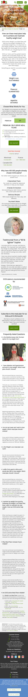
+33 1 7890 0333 (20, 160)
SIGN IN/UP (19, 2)
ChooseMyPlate (14, 606)
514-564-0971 (7, 160)
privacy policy (15, 685)
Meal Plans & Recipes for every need (10, 28)
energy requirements (8, 493)
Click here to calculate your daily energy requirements (13, 396)
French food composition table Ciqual (13, 613)
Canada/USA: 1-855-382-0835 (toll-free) (15, 644)
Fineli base (9, 617)
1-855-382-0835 (7, 165)
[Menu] (26, 2)
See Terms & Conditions (12, 630)
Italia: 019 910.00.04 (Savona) (15, 646)
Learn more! (14, 328)
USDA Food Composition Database (11, 616)
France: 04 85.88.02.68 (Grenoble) (15, 645)
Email (11, 153)
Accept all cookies (14, 694)
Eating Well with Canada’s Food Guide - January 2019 (14, 601)
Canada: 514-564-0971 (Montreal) (15, 642)
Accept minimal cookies (14, 689)
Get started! (14, 143)
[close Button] (27, 680)
